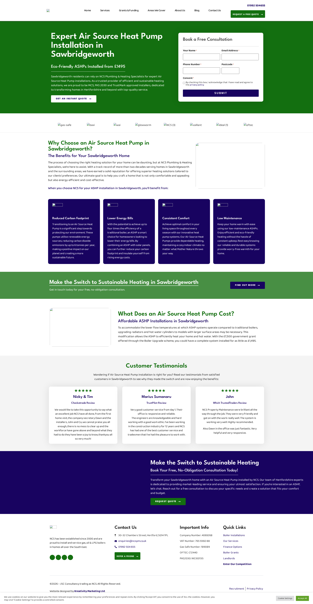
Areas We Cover (156, 10)
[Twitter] (58, 557)
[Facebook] (52, 557)
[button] (47, 125)
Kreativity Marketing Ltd (89, 591)
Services (105, 10)
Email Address (230, 50)
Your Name (190, 50)
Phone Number (192, 64)
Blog (196, 10)
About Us (180, 10)
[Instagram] (70, 557)
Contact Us (215, 10)
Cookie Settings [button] (285, 598)
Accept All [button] (302, 598)
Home (87, 10)
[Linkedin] (64, 557)
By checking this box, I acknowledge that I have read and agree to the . (219, 83)
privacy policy (197, 85)
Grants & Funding (128, 10)
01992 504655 (256, 5)
